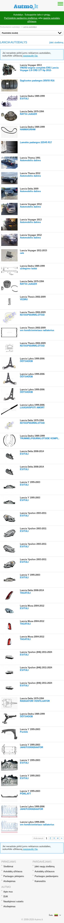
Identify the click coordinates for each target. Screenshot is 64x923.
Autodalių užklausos (45, 871)
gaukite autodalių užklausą (43, 20)
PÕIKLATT (25, 793)
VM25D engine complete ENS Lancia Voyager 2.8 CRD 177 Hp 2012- (39, 69)
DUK (5, 896)
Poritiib (24, 732)
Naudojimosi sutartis (13, 901)
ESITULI (24, 98)
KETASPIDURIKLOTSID (32, 315)
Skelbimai (8, 866)
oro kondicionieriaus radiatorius (37, 330)
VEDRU (24, 299)
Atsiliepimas (9, 881)
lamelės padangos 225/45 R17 (36, 142)
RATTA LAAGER (28, 114)
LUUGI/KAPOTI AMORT (32, 407)
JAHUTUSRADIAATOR (31, 747)
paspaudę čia (30, 55)
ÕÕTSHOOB (26, 361)
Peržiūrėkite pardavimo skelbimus (21, 18)
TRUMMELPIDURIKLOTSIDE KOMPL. (39, 438)
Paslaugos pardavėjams (46, 876)
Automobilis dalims (30, 160)
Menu (60, 3)
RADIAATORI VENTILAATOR (35, 701)
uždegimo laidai (28, 268)
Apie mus (8, 891)
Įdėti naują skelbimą (44, 866)
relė (22, 253)
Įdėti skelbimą (56, 42)
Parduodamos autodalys (10, 27)
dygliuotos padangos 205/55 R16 (37, 80)
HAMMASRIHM (27, 129)
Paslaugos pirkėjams (13, 876)
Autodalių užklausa (12, 871)
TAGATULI (25, 593)
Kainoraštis (40, 881)
